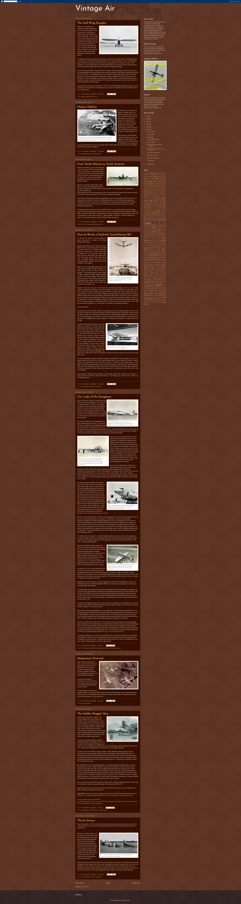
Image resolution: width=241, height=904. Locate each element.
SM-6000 (164, 274)
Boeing (150, 192)
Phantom (145, 260)
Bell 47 (151, 188)
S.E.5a (157, 267)
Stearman (154, 277)
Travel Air (150, 285)
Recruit (147, 264)
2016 (147, 116)
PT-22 (164, 260)
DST (165, 210)
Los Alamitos (157, 242)
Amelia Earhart (148, 181)
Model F (159, 248)
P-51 (158, 255)
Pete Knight (163, 259)
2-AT (150, 173)
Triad (155, 285)
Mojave (96, 153)
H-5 (162, 226)
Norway (161, 254)
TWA (101, 224)
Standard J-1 (149, 277)
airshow (146, 178)
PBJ (152, 259)
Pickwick (149, 260)
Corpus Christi (154, 203)
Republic (157, 264)
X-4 (162, 299)
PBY (154, 259)
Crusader (145, 205)
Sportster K (158, 276)
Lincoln (151, 240)
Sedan (151, 271)
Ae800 (157, 174)
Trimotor (159, 285)
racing (155, 262)
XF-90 (151, 300)
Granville (161, 225)
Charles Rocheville (148, 200)
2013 (147, 124)
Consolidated (163, 202)
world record (117, 648)
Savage (150, 269)
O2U (164, 254)
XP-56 (164, 300)
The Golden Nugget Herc (92, 713)
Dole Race (150, 210)
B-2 (149, 185)
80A (155, 173)
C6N (154, 197)
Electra (162, 212)
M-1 (145, 243)
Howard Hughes (99, 648)
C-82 (150, 197)
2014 (147, 121)
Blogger (128, 900)
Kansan (158, 235)
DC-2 (85, 224)
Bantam (157, 186)
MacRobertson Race (152, 243)
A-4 (144, 174)
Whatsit (149, 297)
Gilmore (164, 221)
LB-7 (148, 238)
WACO (149, 295)
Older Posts (136, 883)
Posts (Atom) (85, 886)
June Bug (153, 235)
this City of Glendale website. (120, 569)
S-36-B (151, 267)
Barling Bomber (162, 186)
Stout (145, 279)
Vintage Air (95, 8)
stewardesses (160, 277)
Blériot (164, 190)
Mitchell (146, 249)
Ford (164, 219)
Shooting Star (147, 272)
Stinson (164, 277)
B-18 (147, 185)
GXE (158, 226)
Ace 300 (151, 174)
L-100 (99, 810)
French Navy (147, 221)
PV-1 (150, 262)
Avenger (154, 183)
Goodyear (153, 225)
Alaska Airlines (85, 810)
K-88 (156, 235)
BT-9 (153, 193)
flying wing (155, 219)
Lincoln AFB (156, 240)
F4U (159, 216)
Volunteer (151, 293)
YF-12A (156, 302)
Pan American (159, 257)
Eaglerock (148, 212)
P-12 (145, 255)
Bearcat (148, 188)
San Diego (160, 267)
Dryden (162, 210)
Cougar (164, 204)
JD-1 (149, 233)
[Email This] (108, 94)
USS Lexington (160, 288)
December (150, 132)
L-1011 (158, 237)
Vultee (145, 295)
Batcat (145, 188)
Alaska (157, 178)
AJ (148, 178)
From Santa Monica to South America (100, 164)
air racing (154, 176)
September (150, 164)
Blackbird (161, 190)
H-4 (160, 226)
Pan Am (155, 257)
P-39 (153, 255)
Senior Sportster (156, 271)
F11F (154, 215)
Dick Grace (152, 209)
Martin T (148, 245)
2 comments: (100, 645)
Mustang (156, 250)
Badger (147, 186)
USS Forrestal (149, 288)
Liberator (163, 238)
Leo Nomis (152, 238)
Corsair (160, 204)
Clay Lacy (155, 200)
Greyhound (149, 226)
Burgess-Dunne (163, 193)
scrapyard (157, 269)
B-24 (152, 185)
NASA (156, 252)
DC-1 (82, 648)
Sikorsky (152, 272)
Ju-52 (150, 235)
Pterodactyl (146, 262)
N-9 (150, 252)
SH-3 (165, 271)
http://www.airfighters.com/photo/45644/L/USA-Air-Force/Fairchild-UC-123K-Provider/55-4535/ (106, 795)
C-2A (162, 195)
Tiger (152, 282)
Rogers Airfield (163, 264)
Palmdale (151, 257)
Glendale (91, 648)
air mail (148, 176)
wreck (150, 299)
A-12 (157, 173)
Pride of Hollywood (156, 260)
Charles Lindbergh (86, 877)
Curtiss (93, 877)
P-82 (165, 255)
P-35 (147, 255)
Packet (147, 257)
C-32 (82, 224)
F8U (165, 215)
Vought (160, 293)
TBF (156, 281)
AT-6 (151, 183)
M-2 (147, 243)
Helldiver (153, 228)
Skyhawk (164, 272)
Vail (153, 292)
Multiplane (152, 250)
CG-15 (151, 198)
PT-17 (162, 260)
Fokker (160, 219)
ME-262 (158, 245)
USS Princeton (161, 290)
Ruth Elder (163, 266)
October (149, 137)
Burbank (157, 193)
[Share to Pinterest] (115, 94)
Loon (153, 242)
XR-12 (149, 302)
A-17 (160, 173)
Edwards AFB (157, 212)
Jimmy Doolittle (157, 233)
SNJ (145, 276)
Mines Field (163, 247)
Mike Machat (157, 247)
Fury (151, 221)
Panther (149, 259)
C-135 (157, 195)
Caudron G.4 (146, 198)
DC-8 (154, 207)
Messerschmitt (163, 245)
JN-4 (100, 877)
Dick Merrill (157, 209)
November (150, 134)
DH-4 (149, 209)
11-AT (145, 173)
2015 (147, 119)
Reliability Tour (152, 264)
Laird (145, 238)
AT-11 (148, 183)
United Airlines (158, 286)
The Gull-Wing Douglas (91, 23)
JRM (148, 235)
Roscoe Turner (147, 266)
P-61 (160, 255)
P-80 (162, 255)
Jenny (97, 877)
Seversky (161, 271)
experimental (155, 214)
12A (147, 173)
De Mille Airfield (159, 207)
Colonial (164, 200)
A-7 (146, 174)
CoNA (150, 202)
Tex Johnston (159, 281)
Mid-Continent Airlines (148, 247)
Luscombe (164, 242)
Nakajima (153, 252)
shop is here (122, 788)
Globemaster (147, 225)
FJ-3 (156, 217)
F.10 (150, 216)
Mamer (158, 243)
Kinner (152, 237)
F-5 (148, 215)
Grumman (153, 226)
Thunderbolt (147, 283)
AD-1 (154, 174)
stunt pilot (160, 279)
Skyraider (150, 274)
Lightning (146, 240)
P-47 (155, 255)
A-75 (148, 174)
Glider (164, 223)
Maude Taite (153, 245)
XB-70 (145, 300)
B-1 (163, 183)
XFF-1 (154, 300)
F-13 (163, 214)
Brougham (146, 193)
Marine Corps (89, 153)
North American (149, 254)
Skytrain (157, 274)
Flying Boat (163, 217)
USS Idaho (154, 288)
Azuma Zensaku (159, 183)
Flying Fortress (148, 219)
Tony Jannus (160, 283)
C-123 (91, 810)
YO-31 (95, 96)
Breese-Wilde (163, 192)
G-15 (154, 221)
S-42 (154, 267)
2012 (147, 127)
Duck (145, 212)
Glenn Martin (157, 223)
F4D (156, 215)
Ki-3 (150, 237)
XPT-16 (145, 302)
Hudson (145, 231)
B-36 (82, 703)
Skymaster (146, 274)
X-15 (160, 299)
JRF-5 (145, 235)
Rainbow (159, 262)
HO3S (151, 230)
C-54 (148, 197)
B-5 (165, 185)
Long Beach (149, 242)
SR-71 (145, 277)
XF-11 (148, 300)
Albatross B (150, 180)
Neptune (160, 252)
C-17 (160, 195)
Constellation (147, 204)
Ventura (164, 292)
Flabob (159, 217)
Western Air (163, 295)
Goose (157, 225)
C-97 (152, 197)
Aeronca (160, 174)
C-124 (154, 195)
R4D (99, 153)
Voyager (164, 293)
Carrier (160, 197)
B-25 (154, 185)
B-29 (157, 185)
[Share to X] (111, 94)
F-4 (146, 215)
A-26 (165, 173)
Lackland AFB (163, 237)
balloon (150, 186)
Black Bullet (150, 190)
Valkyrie (156, 292)
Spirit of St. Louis (152, 276)
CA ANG (157, 197)
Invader (158, 231)
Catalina (164, 197)
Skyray (154, 274)
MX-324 (160, 250)
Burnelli (145, 195)
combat (145, 202)
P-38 (150, 255)
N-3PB (147, 252)
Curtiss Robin (154, 205)
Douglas (83, 96)
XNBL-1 (161, 300)
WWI (154, 299)
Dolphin (153, 210)
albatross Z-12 (155, 180)
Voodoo (155, 293)
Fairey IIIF (153, 217)
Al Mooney (152, 178)
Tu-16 (164, 285)
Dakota (158, 205)
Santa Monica (89, 96)
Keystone (147, 237)
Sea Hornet (161, 269)
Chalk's (154, 198)
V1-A (150, 292)
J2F (161, 231)
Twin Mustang (149, 286)
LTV (161, 242)
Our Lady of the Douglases (94, 396)
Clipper (160, 200)
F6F (161, 215)
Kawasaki (162, 235)
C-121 (149, 195)
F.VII (152, 215)
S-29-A (148, 267)
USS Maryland (149, 290)
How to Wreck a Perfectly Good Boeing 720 (104, 234)
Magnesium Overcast (90, 658)
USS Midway (155, 290)
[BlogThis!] (110, 94)
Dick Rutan (163, 209)
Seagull (147, 271)
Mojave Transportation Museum (113, 348)
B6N (145, 186)
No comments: (101, 94)
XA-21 (164, 299)
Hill (161, 228)
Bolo (159, 192)
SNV (147, 276)
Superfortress (151, 281)
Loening (145, 242)
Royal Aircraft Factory (155, 266)
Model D (151, 248)
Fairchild (148, 217)
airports (164, 176)
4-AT (152, 173)
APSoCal (105, 85)
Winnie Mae (159, 297)
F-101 (160, 214)
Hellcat (149, 228)
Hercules (95, 810)
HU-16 (164, 230)
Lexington (158, 238)
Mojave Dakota (87, 106)
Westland (145, 297)
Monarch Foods (147, 250)
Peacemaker (87, 703)
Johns (165, 233)
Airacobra (160, 176)
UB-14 (154, 286)
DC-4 (148, 207)
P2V (145, 257)
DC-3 (145, 207)
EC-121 (151, 212)
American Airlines (85, 386)
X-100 (157, 299)
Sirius (160, 272)
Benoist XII (155, 188)
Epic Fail (148, 214)
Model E (155, 248)
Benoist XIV (160, 188)
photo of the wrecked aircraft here (114, 631)
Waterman (158, 295)
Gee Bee (158, 221)
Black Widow (156, 190)
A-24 (162, 173)
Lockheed (104, 810)
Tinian (155, 282)
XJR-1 (157, 300)
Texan (164, 281)
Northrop (156, 254)
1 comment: (100, 807)
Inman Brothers (152, 232)
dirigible (145, 210)
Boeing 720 (94, 386)
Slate (161, 274)
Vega (160, 292)
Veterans (146, 293)
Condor (156, 202)
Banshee (154, 186)
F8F (163, 215)
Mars (145, 245)
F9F (145, 217)
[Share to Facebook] (113, 94)
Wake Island (153, 295)
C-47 (145, 197)
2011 (147, 129)
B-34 (160, 185)
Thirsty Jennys (86, 820)
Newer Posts (79, 883)
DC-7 (152, 207)
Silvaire (157, 272)
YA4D (153, 302)
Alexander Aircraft (162, 180)
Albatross (146, 180)
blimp (145, 192)
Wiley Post (154, 297)
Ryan (145, 267)
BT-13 (150, 193)
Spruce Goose (163, 276)
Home (108, 883)
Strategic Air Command (152, 279)
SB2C (153, 269)
